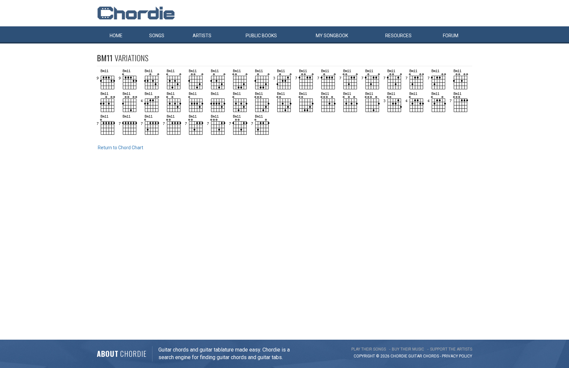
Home (116, 35)
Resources (398, 35)
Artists (202, 35)
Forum (450, 35)
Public (261, 35)
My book (332, 35)
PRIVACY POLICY (457, 356)
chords (431, 356)
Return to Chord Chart (120, 147)
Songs (156, 35)
